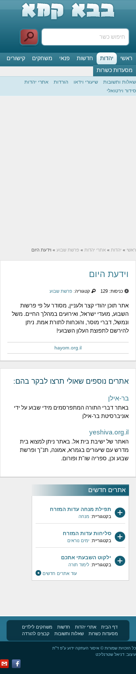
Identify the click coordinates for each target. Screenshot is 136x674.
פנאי (64, 58)
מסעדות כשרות (115, 70)
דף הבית (109, 627)
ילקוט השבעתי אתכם (86, 557)
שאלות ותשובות (119, 82)
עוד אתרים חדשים (60, 573)
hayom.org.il (68, 347)
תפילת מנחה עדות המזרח (80, 509)
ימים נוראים (78, 540)
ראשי (126, 58)
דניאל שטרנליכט (110, 654)
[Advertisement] (68, 171)
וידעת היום (109, 274)
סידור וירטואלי (121, 90)
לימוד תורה (78, 564)
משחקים (42, 58)
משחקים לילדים (37, 627)
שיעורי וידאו (86, 82)
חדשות (85, 58)
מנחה (83, 516)
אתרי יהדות (36, 82)
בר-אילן (118, 398)
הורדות (61, 82)
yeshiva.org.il (109, 432)
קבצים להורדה (36, 633)
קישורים (16, 58)
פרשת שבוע (67, 250)
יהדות (106, 58)
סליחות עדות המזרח (87, 533)
